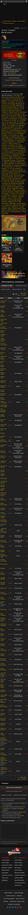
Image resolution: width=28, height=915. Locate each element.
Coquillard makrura (2, 516)
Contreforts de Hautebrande (16, 182)
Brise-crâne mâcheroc (3, 719)
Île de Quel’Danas (16, 211)
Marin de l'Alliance (2, 654)
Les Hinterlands (5, 195)
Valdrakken (21, 125)
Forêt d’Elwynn (22, 148)
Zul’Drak (21, 210)
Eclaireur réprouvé (2, 644)
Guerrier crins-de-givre (3, 753)
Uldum (14, 170)
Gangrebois (15, 188)
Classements (18, 885)
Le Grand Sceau (14, 100)
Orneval (14, 198)
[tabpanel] (14, 536)
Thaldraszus (14, 206)
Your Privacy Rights (9, 898)
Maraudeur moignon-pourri (3, 620)
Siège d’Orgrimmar (9, 163)
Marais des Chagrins (7, 158)
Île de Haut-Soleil (20, 138)
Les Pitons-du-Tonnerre (15, 115)
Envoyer (13, 80)
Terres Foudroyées (15, 168)
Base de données (7, 21)
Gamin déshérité (2, 315)
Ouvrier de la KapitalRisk (3, 624)
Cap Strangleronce (9, 142)
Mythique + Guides (7, 867)
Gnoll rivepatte (2, 733)
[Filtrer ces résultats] (16, 294)
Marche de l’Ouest (21, 158)
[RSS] (20, 907)
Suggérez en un (13, 85)
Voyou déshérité (2, 573)
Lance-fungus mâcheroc (3, 695)
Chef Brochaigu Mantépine (3, 410)
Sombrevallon (13, 119)
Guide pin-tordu (2, 377)
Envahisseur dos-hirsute (3, 659)
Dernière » (23, 295)
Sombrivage (16, 95)
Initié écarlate (3, 478)
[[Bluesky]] (13, 907)
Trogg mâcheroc (2, 311)
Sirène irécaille (2, 634)
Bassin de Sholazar (9, 140)
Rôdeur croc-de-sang (3, 456)
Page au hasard (20, 898)
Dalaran (3, 97)
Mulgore (3, 100)
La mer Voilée (20, 152)
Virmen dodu (3, 609)
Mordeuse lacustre (2, 306)
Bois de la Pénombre (7, 177)
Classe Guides (5, 860)
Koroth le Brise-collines (3, 440)
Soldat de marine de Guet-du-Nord (3, 759)
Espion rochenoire (3, 499)
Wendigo (2, 433)
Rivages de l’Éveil (12, 201)
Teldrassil (4, 104)
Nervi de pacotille (2, 470)
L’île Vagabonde (5, 155)
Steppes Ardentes (6, 165)
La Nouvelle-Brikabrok (15, 130)
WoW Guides (5, 857)
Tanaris (3, 125)
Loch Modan (17, 132)
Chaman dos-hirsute (3, 320)
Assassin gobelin (2, 536)
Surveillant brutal (2, 714)
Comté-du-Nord (5, 128)
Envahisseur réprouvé (3, 381)
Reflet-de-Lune (21, 162)
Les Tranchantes (12, 196)
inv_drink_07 (12, 73)
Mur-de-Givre (5, 105)
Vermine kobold (2, 331)
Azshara (11, 175)
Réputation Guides (20, 872)
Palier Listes (5, 877)
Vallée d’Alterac (17, 208)
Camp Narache (21, 140)
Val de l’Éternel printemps (12, 94)
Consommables (21, 21)
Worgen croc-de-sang (3, 386)
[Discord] (7, 907)
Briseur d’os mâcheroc (3, 729)
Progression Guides (7, 865)
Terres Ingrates (11, 125)
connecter (20, 841)
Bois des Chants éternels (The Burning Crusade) (11, 179)
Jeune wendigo (2, 398)
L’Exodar (3, 112)
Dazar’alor (4, 145)
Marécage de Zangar (9, 160)
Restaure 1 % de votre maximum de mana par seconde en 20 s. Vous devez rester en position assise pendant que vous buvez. (13, 45)
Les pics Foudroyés (17, 153)
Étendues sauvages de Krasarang (10, 172)
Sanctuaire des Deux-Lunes (17, 97)
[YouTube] (18, 907)
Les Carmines (5, 153)
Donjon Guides (18, 865)
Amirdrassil (4, 175)
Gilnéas (6, 150)
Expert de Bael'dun (2, 485)
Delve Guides (5, 862)
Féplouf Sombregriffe (3, 402)
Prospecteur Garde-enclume (3, 357)
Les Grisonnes (20, 193)
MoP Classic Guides (20, 857)
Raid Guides (5, 872)
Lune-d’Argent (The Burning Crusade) (12, 109)
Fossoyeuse (23, 119)
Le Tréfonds (22, 120)
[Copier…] (13, 294)
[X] (10, 907)
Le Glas (14, 120)
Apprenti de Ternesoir (3, 348)
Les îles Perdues (18, 525)
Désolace (12, 145)
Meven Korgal (3, 564)
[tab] (7, 285)
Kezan (18, 530)
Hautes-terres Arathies (17, 150)
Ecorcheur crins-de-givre (3, 344)
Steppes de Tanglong (20, 165)
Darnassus (7, 114)
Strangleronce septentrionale (12, 205)
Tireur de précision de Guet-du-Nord (3, 739)
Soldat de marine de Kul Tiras (3, 556)
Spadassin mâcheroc (2, 690)
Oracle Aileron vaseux (2, 686)
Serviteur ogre (2, 602)
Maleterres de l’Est (14, 112)
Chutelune (7, 99)
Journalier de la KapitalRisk (3, 520)
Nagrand (20, 196)
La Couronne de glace (7, 152)
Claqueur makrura (2, 474)
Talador (24, 205)
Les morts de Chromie (10, 122)
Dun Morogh (16, 114)
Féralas (9, 188)
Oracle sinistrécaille (3, 649)
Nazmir (9, 198)
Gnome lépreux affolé (3, 504)
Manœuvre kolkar (3, 369)
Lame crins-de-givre (3, 673)
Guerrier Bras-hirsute (3, 669)
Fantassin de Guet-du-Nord (3, 768)
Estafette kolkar (2, 489)
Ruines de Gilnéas (17, 105)
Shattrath (4, 119)
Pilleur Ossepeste (3, 614)
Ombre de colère (2, 639)
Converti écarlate (2, 390)
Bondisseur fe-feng (3, 394)
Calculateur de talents (8, 875)
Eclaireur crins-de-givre (3, 593)
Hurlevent (6, 120)
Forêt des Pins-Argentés (16, 147)
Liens (17, 28)
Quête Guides (18, 870)
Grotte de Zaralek (6, 190)
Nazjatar (3, 198)
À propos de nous (10, 895)
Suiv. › (19, 295)
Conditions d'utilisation (14, 904)
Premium (5, 901)
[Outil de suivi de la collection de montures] (14, 274)
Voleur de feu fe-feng (3, 425)
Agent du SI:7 (3, 588)
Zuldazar (20, 170)
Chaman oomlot (2, 749)
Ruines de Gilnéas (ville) (19, 415)
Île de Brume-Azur (19, 301)
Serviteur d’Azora (2, 373)
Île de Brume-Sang (18, 664)
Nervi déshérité (2, 598)
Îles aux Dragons (13, 109)
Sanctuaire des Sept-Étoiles (9, 107)
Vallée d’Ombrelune (12, 210)
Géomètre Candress (2, 509)
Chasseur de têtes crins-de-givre (3, 494)
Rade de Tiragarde (9, 162)
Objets (14, 21)
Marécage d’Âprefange (16, 104)
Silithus (11, 133)
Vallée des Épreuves (7, 138)
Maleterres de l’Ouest (15, 157)
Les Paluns (14, 195)
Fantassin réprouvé (2, 583)
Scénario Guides (19, 877)
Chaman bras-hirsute (3, 664)
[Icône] (4, 37)
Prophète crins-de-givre (3, 560)
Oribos (19, 102)
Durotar (3, 187)
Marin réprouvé (2, 629)
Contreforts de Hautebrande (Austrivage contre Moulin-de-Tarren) (12, 184)
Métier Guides (5, 870)
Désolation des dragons (13, 187)
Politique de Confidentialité (17, 901)
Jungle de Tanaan (19, 192)
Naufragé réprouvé (2, 578)
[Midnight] (4, 880)
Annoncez (19, 895)
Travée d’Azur (5, 170)
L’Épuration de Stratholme (16, 124)
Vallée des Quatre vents (17, 137)
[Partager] (26, 1)
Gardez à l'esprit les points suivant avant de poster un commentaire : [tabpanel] (14, 821)
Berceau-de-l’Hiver (19, 175)
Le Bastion (13, 193)
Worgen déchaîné (2, 415)
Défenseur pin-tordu (3, 724)
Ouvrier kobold (2, 365)
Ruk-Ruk (2, 512)
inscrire (2, 843)
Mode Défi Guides (19, 880)
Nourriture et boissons (8, 23)
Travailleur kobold (2, 335)
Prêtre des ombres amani (2, 680)
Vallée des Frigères (9, 127)
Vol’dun (19, 127)
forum (19, 815)
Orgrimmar (21, 160)
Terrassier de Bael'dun (3, 482)
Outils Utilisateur (18, 892)
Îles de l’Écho (14, 173)
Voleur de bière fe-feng (3, 327)
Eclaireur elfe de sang (3, 301)
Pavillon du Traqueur (17, 117)
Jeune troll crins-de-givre (3, 541)
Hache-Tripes (16, 190)
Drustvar (19, 185)
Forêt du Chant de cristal (8, 148)
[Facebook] (15, 907)
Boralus (17, 180)
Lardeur (2, 710)
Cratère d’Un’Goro (13, 143)
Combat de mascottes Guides (21, 875)
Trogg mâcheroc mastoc (2, 340)
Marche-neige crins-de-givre (3, 405)
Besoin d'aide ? (9, 892)
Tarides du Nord (8, 167)
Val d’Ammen (13, 135)
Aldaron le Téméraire (2, 451)
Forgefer (12, 102)
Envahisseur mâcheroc (3, 461)
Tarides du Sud (5, 206)
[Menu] (1, 1)
